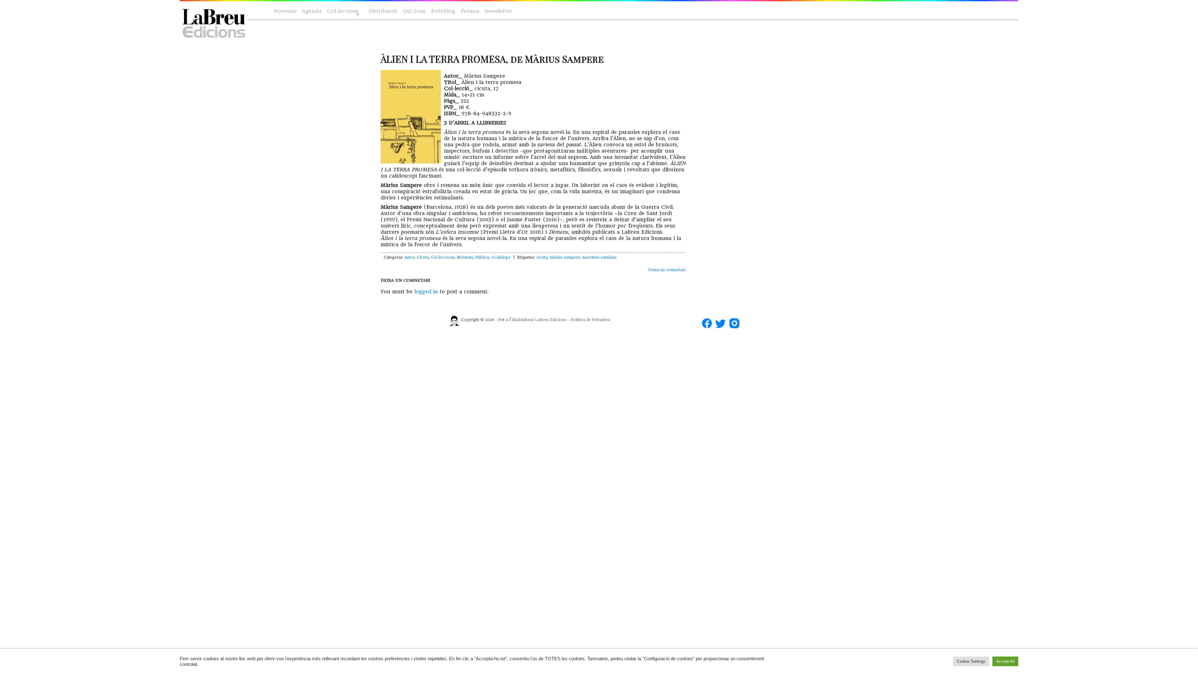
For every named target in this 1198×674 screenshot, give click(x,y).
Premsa (470, 11)
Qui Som (414, 11)
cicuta (542, 257)
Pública (482, 257)
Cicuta (423, 257)
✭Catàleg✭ (501, 257)
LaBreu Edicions (550, 320)
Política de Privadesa (590, 320)
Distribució (383, 11)
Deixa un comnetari (666, 270)
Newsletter (498, 11)
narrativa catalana (599, 257)
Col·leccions (342, 11)
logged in (426, 292)
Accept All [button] (1005, 661)
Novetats (285, 11)
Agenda (311, 11)
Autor (409, 257)
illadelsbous (523, 320)
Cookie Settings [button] (971, 661)
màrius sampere (565, 257)
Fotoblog (443, 11)
